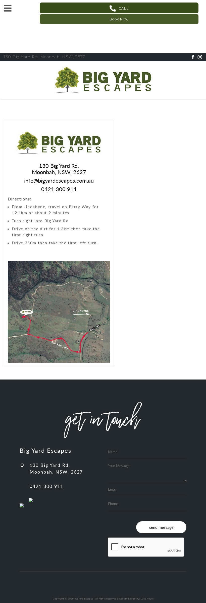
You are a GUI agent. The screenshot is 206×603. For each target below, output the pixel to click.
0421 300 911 (46, 486)
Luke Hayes (147, 598)
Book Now (119, 19)
